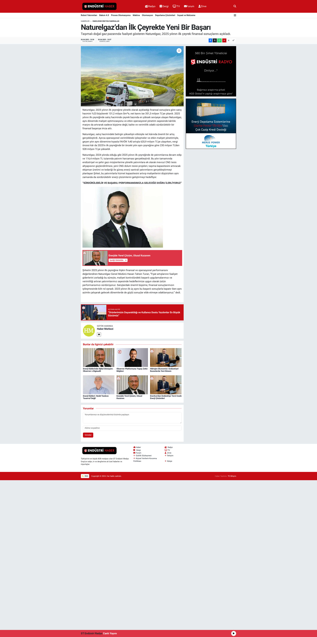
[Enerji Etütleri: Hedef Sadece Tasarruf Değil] (98, 384)
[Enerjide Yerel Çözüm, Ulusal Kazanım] (132, 384)
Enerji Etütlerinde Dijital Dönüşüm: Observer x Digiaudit (98, 370)
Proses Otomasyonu (121, 15)
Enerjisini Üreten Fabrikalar (106, 21)
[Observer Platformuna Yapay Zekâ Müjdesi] (132, 357)
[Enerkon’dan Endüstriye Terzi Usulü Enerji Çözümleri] (166, 384)
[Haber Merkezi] (89, 330)
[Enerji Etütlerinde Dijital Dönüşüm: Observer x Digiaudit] (98, 357)
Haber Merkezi (105, 328)
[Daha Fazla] (224, 40)
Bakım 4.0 (104, 15)
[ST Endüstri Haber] (99, 6)
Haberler (85, 21)
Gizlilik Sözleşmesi (144, 455)
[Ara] (235, 6)
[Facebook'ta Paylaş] (210, 40)
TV (178, 6)
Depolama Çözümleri (165, 15)
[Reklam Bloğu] (211, 71)
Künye (169, 461)
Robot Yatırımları (89, 15)
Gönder (88, 435)
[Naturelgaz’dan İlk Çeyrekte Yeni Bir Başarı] (132, 76)
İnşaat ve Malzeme (186, 15)
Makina (136, 15)
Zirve (203, 6)
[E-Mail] (99, 334)
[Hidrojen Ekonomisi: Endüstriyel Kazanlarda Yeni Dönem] (166, 357)
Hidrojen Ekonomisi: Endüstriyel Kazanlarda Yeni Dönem (164, 370)
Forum (190, 6)
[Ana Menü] (235, 15)
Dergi (165, 6)
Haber (138, 447)
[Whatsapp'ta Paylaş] (219, 40)
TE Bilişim (232, 476)
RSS (86, 476)
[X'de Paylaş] (215, 40)
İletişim (170, 455)
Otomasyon (147, 15)
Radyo (151, 6)
